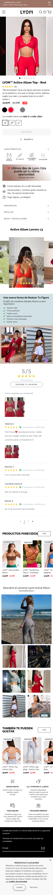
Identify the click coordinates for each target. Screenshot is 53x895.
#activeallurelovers (26, 590)
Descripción (10, 206)
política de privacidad (18, 881)
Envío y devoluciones (15, 219)
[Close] (50, 860)
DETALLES (8, 212)
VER (44, 534)
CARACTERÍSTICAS (12, 149)
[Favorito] (18, 565)
